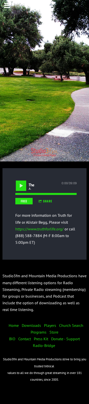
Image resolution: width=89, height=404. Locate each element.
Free (24, 201)
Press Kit (41, 338)
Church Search (71, 325)
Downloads (31, 325)
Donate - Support (65, 338)
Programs (38, 332)
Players (50, 325)
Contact (24, 338)
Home (14, 325)
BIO (12, 338)
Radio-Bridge (44, 345)
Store (53, 332)
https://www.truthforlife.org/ (39, 228)
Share (47, 201)
